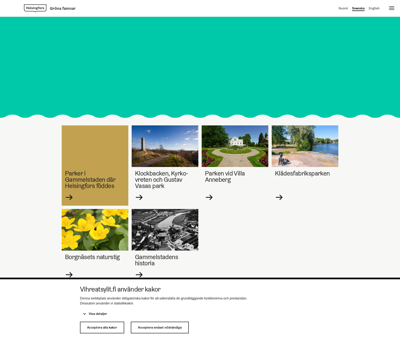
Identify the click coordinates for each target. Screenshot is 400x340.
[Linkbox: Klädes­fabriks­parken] (305, 165)
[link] (35, 8)
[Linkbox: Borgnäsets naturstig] (95, 246)
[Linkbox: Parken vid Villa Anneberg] (235, 165)
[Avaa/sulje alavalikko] (391, 8)
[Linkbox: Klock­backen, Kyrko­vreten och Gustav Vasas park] (165, 165)
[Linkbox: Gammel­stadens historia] (165, 246)
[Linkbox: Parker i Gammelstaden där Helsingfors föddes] (95, 165)
